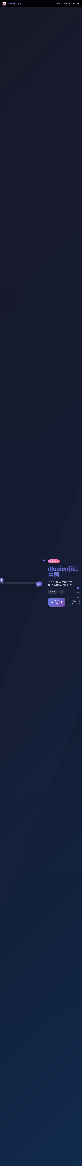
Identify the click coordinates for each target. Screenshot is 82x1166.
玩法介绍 (67, 4)
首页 (58, 4)
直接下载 (76, 4)
